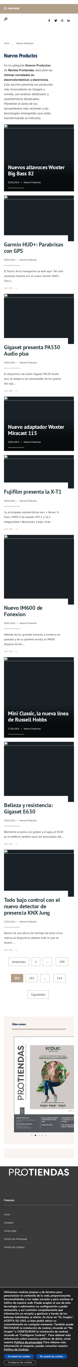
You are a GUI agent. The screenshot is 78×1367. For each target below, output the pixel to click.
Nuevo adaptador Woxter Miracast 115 (36, 430)
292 (31, 978)
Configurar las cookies (20, 1362)
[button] (31, 1135)
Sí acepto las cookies (19, 1356)
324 (59, 978)
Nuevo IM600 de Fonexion (23, 611)
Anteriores (19, 962)
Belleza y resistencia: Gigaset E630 (28, 808)
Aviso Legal (10, 1231)
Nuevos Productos (32, 182)
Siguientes (38, 994)
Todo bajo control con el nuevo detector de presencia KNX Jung (32, 906)
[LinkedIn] (68, 21)
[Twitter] (55, 21)
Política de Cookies (14, 1247)
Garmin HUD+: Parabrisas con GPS (33, 247)
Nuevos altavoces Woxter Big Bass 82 (36, 170)
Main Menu (13, 8)
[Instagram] (62, 21)
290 (62, 962)
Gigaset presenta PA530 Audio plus (32, 350)
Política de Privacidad (15, 1239)
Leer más (11, 288)
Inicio (6, 43)
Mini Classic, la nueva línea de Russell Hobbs (38, 716)
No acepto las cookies (51, 1356)
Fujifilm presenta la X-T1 (33, 491)
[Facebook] (49, 21)
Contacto (9, 1222)
